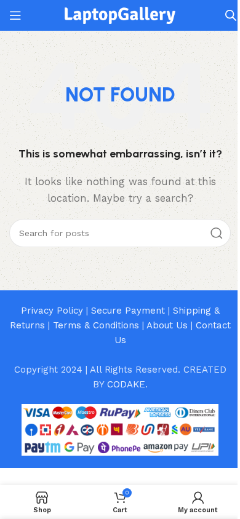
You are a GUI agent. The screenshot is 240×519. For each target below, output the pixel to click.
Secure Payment (128, 310)
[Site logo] (120, 14)
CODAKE (126, 384)
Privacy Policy (52, 310)
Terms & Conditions (96, 325)
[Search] (216, 233)
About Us (167, 325)
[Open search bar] (231, 15)
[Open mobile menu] (15, 15)
